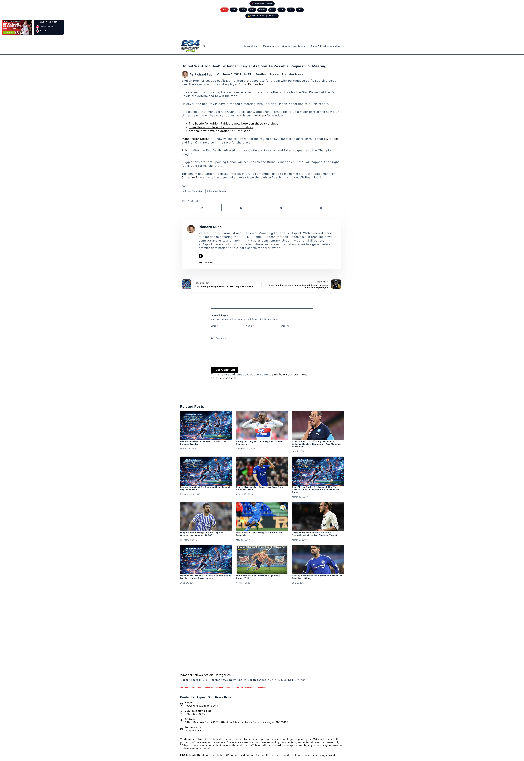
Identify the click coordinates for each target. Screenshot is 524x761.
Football (261, 74)
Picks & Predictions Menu (326, 46)
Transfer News (292, 74)
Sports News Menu (293, 46)
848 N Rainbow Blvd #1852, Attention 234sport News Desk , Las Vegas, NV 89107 (236, 722)
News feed (196, 688)
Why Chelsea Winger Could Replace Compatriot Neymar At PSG (202, 534)
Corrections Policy (224, 688)
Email (214, 326)
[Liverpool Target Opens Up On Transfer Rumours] (262, 425)
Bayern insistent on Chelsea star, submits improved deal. (205, 488)
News (232, 679)
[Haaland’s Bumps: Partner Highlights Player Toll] (262, 559)
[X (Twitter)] (241, 207)
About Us (209, 688)
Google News (193, 730)
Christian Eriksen (194, 177)
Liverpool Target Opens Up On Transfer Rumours (260, 442)
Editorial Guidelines (244, 688)
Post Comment (224, 369)
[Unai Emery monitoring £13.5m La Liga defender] (262, 516)
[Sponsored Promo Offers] (17, 27)
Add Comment (219, 338)
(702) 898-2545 (195, 713)
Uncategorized (257, 679)
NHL (252, 10)
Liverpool (331, 138)
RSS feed (184, 688)
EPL (300, 10)
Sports (242, 679)
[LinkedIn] (321, 207)
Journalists (250, 46)
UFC (297, 680)
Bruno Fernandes (251, 84)
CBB (281, 10)
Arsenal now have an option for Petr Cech (219, 131)
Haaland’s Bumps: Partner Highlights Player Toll (258, 577)
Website (285, 326)
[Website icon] (201, 256)
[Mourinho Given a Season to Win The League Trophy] (206, 425)
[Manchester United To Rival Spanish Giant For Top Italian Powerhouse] (206, 559)
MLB (243, 10)
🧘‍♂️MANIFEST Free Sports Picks (262, 16)
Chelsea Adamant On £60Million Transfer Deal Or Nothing (317, 577)
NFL (234, 10)
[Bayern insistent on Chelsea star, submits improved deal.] (206, 471)
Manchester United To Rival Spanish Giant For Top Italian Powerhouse (205, 577)
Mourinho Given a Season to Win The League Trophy (203, 442)
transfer (265, 115)
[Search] (204, 46)
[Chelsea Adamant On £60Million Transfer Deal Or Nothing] (318, 559)
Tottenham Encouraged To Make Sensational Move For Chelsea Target (314, 534)
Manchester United (196, 138)
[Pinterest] (281, 207)
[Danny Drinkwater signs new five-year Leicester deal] (262, 471)
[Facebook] (202, 207)
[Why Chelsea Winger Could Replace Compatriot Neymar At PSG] (206, 516)
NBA (224, 10)
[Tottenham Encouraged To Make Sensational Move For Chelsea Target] (318, 516)
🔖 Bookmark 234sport (262, 3)
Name (250, 326)
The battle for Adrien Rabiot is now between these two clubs (233, 123)
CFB (272, 10)
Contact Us (261, 688)
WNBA (262, 10)
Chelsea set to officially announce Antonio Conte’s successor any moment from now (316, 444)
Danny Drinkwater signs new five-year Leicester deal (260, 488)
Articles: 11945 (206, 262)
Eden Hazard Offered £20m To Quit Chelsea (221, 127)
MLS (291, 10)
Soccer (274, 74)
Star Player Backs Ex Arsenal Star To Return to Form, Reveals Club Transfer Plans (315, 490)
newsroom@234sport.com (201, 705)
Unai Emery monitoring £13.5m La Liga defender (259, 534)
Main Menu (269, 46)
